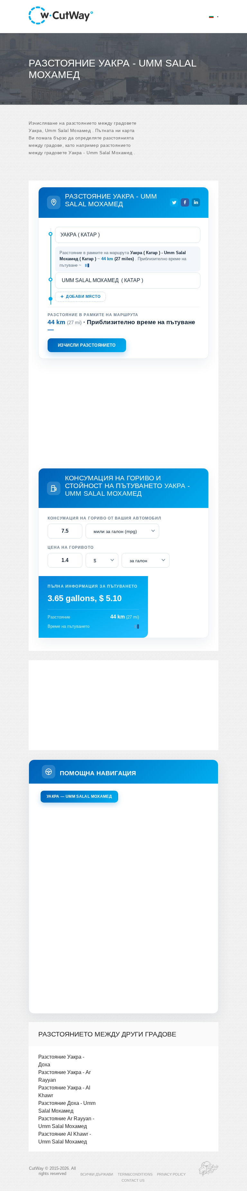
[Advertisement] (123, 412)
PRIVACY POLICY (171, 1174)
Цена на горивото (71, 547)
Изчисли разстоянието (87, 345)
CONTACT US (133, 1180)
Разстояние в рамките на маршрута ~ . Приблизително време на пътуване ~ (122, 259)
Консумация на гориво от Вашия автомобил (104, 518)
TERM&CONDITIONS (135, 1174)
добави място (83, 296)
